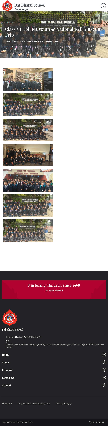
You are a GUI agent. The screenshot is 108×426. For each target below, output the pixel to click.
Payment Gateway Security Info (33, 403)
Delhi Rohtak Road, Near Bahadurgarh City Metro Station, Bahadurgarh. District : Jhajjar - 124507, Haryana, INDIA (55, 346)
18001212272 (34, 337)
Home (7, 41)
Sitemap (6, 403)
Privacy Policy (63, 403)
